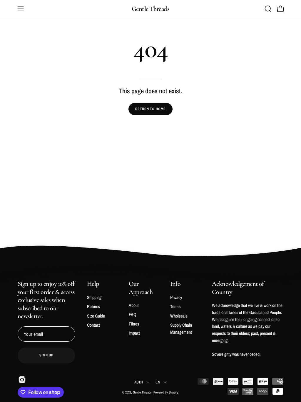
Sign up (46, 355)
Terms (175, 306)
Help (93, 284)
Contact (93, 325)
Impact (134, 333)
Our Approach (141, 288)
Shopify (173, 392)
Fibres (134, 324)
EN (157, 382)
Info (175, 284)
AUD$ (138, 382)
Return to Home (150, 109)
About (134, 305)
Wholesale (179, 316)
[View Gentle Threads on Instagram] (21, 379)
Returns (93, 306)
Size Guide (96, 316)
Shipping (94, 297)
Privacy (176, 297)
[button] (267, 9)
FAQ (132, 314)
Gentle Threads (150, 9)
